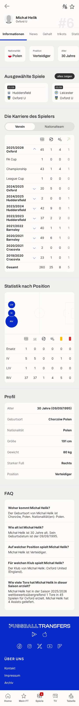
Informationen (13, 34)
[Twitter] (39, 646)
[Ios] (44, 634)
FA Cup (11, 159)
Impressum (12, 675)
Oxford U (21, 21)
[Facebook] (19, 646)
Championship (16, 169)
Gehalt (47, 34)
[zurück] (7, 6)
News (33, 34)
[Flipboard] (59, 646)
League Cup (15, 178)
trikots (61, 34)
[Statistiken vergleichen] (65, 6)
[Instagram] (29, 646)
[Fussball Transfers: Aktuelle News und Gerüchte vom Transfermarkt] (39, 626)
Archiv (8, 682)
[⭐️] (72, 6)
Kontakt (9, 668)
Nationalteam (54, 126)
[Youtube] (49, 646)
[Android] (34, 634)
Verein (20, 126)
